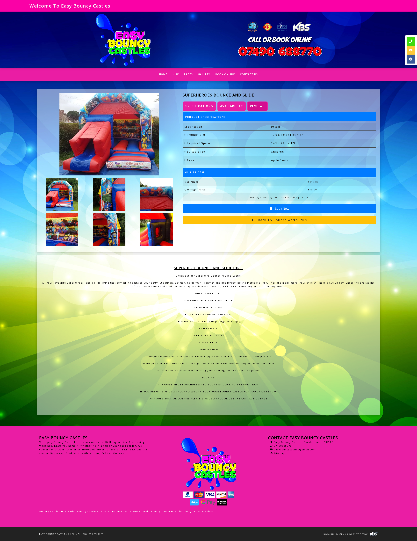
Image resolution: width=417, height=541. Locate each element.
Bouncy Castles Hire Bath (56, 511)
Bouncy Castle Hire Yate (93, 511)
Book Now (281, 208)
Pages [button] (188, 74)
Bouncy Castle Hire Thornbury (171, 511)
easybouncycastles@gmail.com (295, 449)
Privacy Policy (203, 511)
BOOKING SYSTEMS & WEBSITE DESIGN (347, 534)
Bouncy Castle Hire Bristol (130, 511)
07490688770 (283, 445)
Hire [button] (176, 74)
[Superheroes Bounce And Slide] (109, 134)
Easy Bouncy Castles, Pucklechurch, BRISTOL (304, 442)
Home (164, 75)
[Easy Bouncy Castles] (122, 40)
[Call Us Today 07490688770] (280, 51)
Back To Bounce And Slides (282, 220)
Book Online (225, 74)
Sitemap (279, 453)
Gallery (204, 74)
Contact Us (249, 74)
